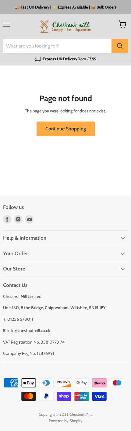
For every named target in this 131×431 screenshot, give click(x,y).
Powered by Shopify (66, 420)
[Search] (120, 46)
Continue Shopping (65, 129)
